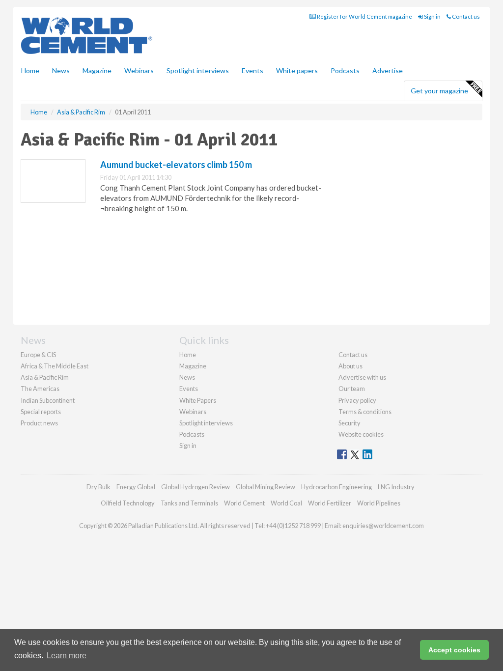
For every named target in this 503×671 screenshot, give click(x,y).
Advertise (387, 70)
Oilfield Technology (128, 503)
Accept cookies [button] (454, 650)
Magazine (97, 70)
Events (252, 70)
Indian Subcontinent (48, 400)
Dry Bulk (98, 487)
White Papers (197, 400)
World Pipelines (378, 503)
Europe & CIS (38, 355)
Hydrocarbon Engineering (336, 487)
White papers (297, 70)
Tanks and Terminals (189, 503)
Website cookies (361, 434)
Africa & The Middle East (54, 366)
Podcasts (345, 70)
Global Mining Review (265, 487)
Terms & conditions (364, 412)
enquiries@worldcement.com (383, 526)
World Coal (286, 503)
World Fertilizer (329, 503)
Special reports (41, 412)
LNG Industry (396, 487)
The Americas (40, 388)
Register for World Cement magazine (364, 16)
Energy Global (135, 487)
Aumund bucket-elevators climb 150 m (176, 164)
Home (30, 70)
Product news (39, 423)
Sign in (432, 16)
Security (349, 423)
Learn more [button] (66, 655)
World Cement (244, 503)
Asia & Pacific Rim (45, 377)
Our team (351, 388)
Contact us (465, 16)
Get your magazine (439, 90)
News (187, 377)
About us (350, 366)
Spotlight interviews (198, 70)
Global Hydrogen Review (195, 487)
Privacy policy (357, 400)
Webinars (139, 70)
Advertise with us (362, 377)
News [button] (61, 70)
